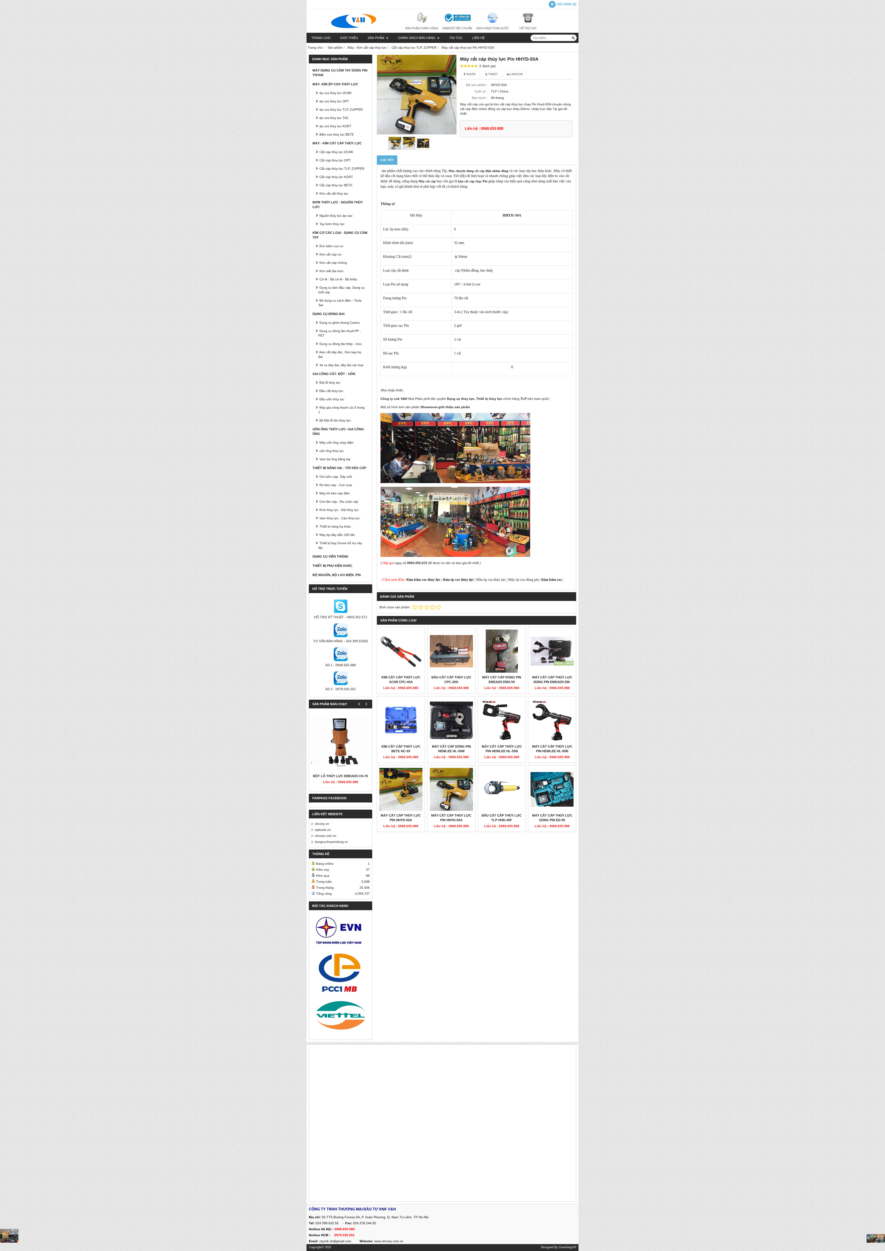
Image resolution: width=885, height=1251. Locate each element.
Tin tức (456, 38)
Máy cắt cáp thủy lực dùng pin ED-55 (552, 818)
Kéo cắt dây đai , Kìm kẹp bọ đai (339, 354)
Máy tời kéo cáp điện (334, 493)
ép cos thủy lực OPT (334, 101)
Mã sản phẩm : (477, 85)
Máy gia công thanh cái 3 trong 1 (341, 410)
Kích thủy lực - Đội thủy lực (339, 510)
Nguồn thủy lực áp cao (335, 215)
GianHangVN (567, 1247)
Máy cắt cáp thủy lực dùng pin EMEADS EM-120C (552, 681)
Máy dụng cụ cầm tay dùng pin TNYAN (340, 72)
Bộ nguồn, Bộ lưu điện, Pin (337, 575)
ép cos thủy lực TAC (334, 118)
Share (470, 74)
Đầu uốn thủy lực (331, 399)
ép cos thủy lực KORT (335, 126)
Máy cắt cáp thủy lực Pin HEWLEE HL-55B (502, 749)
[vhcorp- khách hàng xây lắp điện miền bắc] (340, 972)
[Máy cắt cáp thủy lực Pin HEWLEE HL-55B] (501, 720)
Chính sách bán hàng (417, 38)
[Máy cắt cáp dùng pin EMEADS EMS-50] (501, 651)
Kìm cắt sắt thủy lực (333, 193)
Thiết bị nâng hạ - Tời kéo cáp (339, 468)
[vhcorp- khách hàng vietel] (340, 1016)
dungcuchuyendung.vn (331, 842)
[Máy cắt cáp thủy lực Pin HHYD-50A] (416, 94)
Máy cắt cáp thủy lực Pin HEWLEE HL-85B (552, 749)
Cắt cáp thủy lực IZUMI (336, 152)
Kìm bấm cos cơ (331, 246)
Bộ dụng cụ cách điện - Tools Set (340, 303)
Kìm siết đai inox (331, 271)
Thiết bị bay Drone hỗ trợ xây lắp (340, 545)
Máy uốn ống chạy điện (336, 442)
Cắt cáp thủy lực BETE (335, 185)
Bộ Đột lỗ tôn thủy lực (335, 420)
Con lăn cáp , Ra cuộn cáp (338, 501)
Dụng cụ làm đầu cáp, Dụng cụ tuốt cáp (341, 290)
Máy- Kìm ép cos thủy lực (335, 84)
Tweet (493, 74)
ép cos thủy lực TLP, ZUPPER (341, 109)
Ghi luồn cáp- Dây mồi (335, 476)
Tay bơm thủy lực (332, 224)
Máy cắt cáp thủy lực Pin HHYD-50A (401, 818)
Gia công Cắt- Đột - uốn (334, 374)
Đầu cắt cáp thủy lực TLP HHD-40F (502, 818)
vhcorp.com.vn (325, 836)
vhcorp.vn (322, 824)
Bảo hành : (480, 98)
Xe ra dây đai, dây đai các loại (341, 365)
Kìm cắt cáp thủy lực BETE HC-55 (400, 749)
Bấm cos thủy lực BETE (336, 134)
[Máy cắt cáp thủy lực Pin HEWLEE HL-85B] (552, 720)
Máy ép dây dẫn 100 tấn (337, 535)
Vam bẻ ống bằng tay (335, 459)
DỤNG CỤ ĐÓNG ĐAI (329, 314)
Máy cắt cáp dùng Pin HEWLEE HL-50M (451, 749)
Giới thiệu (349, 38)
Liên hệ (478, 38)
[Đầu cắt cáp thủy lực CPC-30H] (451, 651)
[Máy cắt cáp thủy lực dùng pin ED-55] (552, 789)
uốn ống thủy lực (331, 451)
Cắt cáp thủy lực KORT (336, 177)
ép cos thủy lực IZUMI (335, 93)
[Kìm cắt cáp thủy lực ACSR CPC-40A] (400, 651)
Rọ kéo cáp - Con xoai (335, 485)
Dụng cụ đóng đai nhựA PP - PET (339, 333)
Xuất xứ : (481, 91)
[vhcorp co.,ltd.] (442, 31)
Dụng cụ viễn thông (330, 556)
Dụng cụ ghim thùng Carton (339, 322)
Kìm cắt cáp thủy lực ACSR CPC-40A (400, 679)
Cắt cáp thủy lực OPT (335, 160)
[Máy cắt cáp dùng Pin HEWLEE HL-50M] (451, 720)
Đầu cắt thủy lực (331, 391)
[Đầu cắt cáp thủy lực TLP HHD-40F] (501, 789)
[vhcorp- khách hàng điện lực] (340, 932)
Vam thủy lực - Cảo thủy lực (339, 518)
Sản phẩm (376, 38)
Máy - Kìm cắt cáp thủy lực (337, 143)
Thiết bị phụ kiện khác (332, 566)
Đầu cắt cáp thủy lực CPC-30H (451, 679)
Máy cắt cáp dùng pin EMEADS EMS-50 (501, 679)
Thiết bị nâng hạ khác (335, 526)
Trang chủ (320, 38)
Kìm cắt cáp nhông (333, 262)
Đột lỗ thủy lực (329, 382)
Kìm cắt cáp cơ (330, 254)
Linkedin (516, 74)
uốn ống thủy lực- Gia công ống (338, 431)
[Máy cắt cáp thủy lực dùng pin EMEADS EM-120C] (552, 651)
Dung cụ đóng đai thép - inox (340, 344)
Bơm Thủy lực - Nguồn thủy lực (338, 204)
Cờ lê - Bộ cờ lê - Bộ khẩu (338, 279)
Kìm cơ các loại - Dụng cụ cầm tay (340, 235)
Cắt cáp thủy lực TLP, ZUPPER (341, 168)
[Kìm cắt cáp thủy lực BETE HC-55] (400, 720)
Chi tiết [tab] (387, 160)
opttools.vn (323, 830)
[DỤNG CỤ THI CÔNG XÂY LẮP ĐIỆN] (9, 1236)
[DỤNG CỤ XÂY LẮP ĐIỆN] (876, 1238)
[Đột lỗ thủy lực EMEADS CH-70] (340, 742)
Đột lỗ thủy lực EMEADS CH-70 (340, 776)
